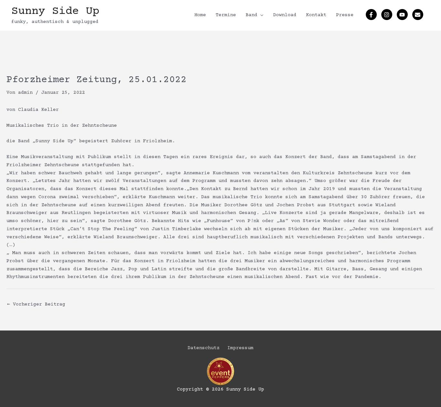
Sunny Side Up (55, 11)
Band (251, 15)
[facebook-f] (372, 14)
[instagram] (387, 14)
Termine (226, 15)
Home (200, 15)
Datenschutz (204, 348)
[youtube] (403, 14)
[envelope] (418, 14)
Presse (345, 15)
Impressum (240, 348)
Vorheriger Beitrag (36, 304)
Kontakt (316, 15)
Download (284, 15)
